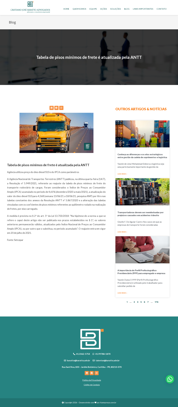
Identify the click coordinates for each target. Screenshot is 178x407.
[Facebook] (56, 108)
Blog (126, 9)
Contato (162, 9)
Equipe (93, 9)
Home (66, 9)
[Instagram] (61, 108)
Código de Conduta (92, 385)
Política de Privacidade (91, 380)
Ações (103, 9)
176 (156, 302)
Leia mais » (122, 174)
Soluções (115, 9)
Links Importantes (143, 9)
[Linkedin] (52, 108)
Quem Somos (79, 9)
